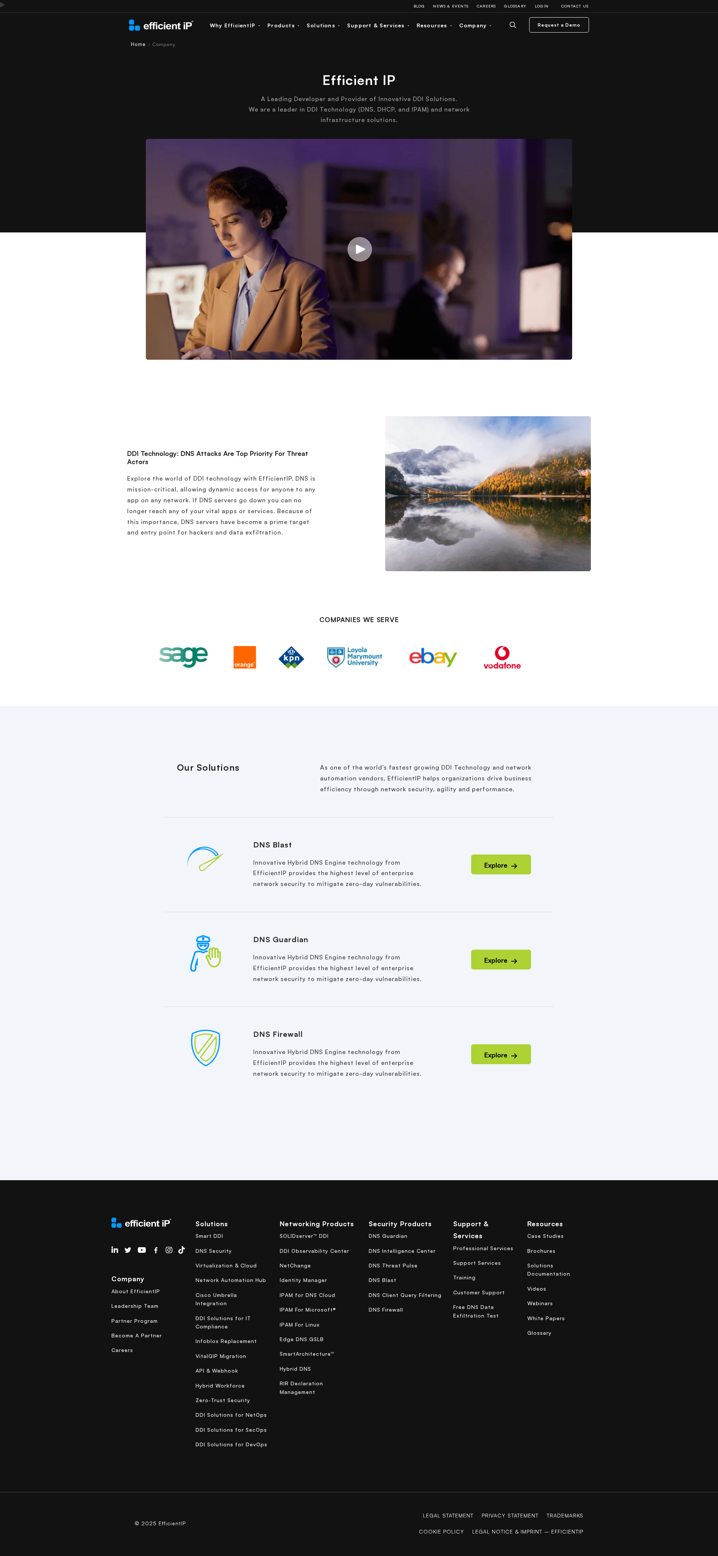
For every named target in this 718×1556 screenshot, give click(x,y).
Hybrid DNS (295, 1368)
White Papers (546, 1318)
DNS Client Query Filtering (405, 1295)
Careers (486, 6)
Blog (419, 6)
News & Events (451, 6)
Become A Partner (136, 1335)
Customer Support (479, 1292)
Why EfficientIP (233, 25)
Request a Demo (559, 25)
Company (474, 25)
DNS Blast (382, 1280)
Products (282, 25)
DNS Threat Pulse (393, 1265)
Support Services (477, 1263)
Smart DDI (209, 1236)
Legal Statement (448, 1515)
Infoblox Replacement (226, 1341)
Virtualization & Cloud (226, 1265)
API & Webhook (217, 1370)
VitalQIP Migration (221, 1356)
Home (138, 44)
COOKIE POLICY (441, 1531)
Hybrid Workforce (220, 1385)
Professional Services (483, 1248)
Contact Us (575, 6)
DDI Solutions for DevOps (231, 1444)
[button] (359, 249)
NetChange (295, 1265)
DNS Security (214, 1251)
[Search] (518, 25)
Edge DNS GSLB (302, 1339)
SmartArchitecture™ (307, 1354)
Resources (433, 25)
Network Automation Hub (231, 1280)
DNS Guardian (388, 1236)
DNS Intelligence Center (402, 1251)
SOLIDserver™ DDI (304, 1236)
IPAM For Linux (300, 1324)
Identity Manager (303, 1280)
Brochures (541, 1251)
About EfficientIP (135, 1291)
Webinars (540, 1303)
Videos (536, 1288)
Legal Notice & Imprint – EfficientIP (527, 1531)
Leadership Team (135, 1306)
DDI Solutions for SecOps (231, 1429)
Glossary (515, 6)
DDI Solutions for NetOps (231, 1415)
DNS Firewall (386, 1309)
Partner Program (134, 1321)
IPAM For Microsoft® (308, 1309)
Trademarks (565, 1515)
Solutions (322, 25)
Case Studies (545, 1236)
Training (464, 1277)
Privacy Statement (510, 1515)
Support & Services (376, 25)
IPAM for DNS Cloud (307, 1295)
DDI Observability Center (314, 1251)
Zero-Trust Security (223, 1400)
